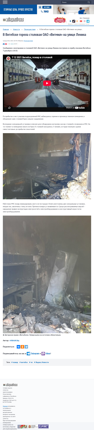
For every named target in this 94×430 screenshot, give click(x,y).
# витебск (24, 362)
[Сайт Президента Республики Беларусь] (23, 428)
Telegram (35, 353)
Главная (6, 29)
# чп (31, 362)
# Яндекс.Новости (41, 362)
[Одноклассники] (22, 346)
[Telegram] (26, 346)
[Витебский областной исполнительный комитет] (33, 428)
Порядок (5, 406)
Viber (48, 353)
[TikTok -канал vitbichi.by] (73, 22)
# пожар (14, 362)
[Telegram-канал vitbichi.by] (88, 22)
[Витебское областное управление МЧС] (43, 428)
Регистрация (86, 18)
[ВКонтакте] (18, 346)
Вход (81, 18)
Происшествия (29, 29)
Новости (16, 29)
